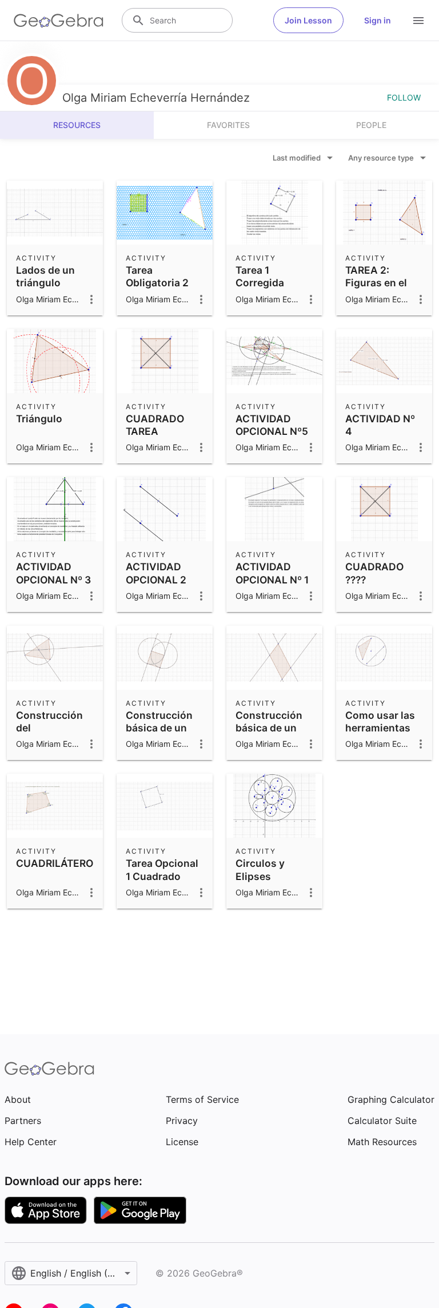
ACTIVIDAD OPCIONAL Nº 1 (272, 573)
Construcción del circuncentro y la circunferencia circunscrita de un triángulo (52, 753)
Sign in (377, 20)
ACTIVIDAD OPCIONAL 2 (156, 573)
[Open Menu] (418, 20)
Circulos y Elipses (260, 869)
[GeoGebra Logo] (58, 20)
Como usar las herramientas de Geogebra (380, 728)
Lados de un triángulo (45, 276)
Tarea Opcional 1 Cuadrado (162, 869)
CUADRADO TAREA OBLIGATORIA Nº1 (158, 438)
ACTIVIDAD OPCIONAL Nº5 (272, 425)
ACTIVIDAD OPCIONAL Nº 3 (53, 573)
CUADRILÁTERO (54, 863)
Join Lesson (308, 20)
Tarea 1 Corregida (260, 276)
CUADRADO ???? (374, 573)
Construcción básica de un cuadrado (159, 728)
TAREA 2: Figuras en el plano (376, 283)
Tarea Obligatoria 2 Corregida (157, 283)
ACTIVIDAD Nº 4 (380, 425)
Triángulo (39, 419)
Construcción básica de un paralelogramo (271, 728)
